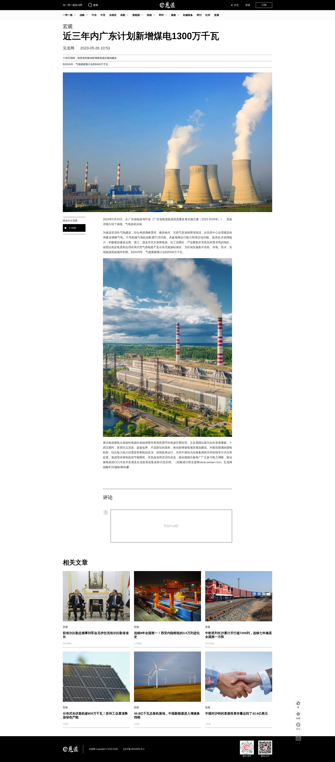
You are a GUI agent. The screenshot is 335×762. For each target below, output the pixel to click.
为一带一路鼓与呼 (72, 5)
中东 (94, 15)
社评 (207, 15)
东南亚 (113, 15)
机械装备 (188, 15)
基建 (173, 15)
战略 (82, 15)
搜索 (95, 5)
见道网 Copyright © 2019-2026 (103, 749)
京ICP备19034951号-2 (133, 749)
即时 (161, 15)
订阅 (264, 4)
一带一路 (68, 15)
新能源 (136, 15)
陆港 (149, 15)
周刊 (199, 15)
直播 (216, 15)
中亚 (102, 15)
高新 (122, 15)
